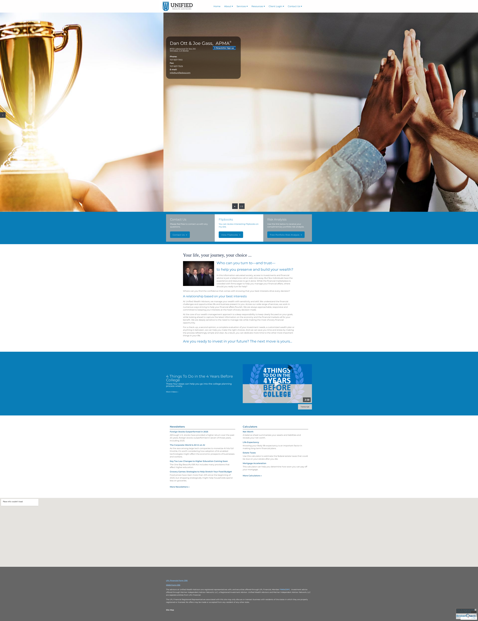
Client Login (275, 6)
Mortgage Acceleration (254, 463)
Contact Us (294, 6)
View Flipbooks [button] (229, 235)
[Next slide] (475, 115)
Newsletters (177, 426)
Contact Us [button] (179, 235)
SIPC (288, 589)
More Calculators (252, 475)
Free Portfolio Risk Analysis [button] (284, 235)
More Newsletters (180, 487)
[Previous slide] (3, 115)
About (227, 6)
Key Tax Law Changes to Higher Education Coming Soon (199, 461)
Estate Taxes (249, 453)
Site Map (170, 610)
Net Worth (248, 432)
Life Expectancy (251, 442)
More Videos (172, 392)
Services (241, 6)
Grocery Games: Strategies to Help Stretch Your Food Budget (201, 471)
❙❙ (241, 206)
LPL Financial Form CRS (177, 580)
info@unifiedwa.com (180, 73)
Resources (257, 6)
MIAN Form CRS (173, 585)
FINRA (282, 589)
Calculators (250, 426)
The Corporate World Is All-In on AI (187, 445)
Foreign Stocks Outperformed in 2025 (189, 432)
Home (216, 6)
